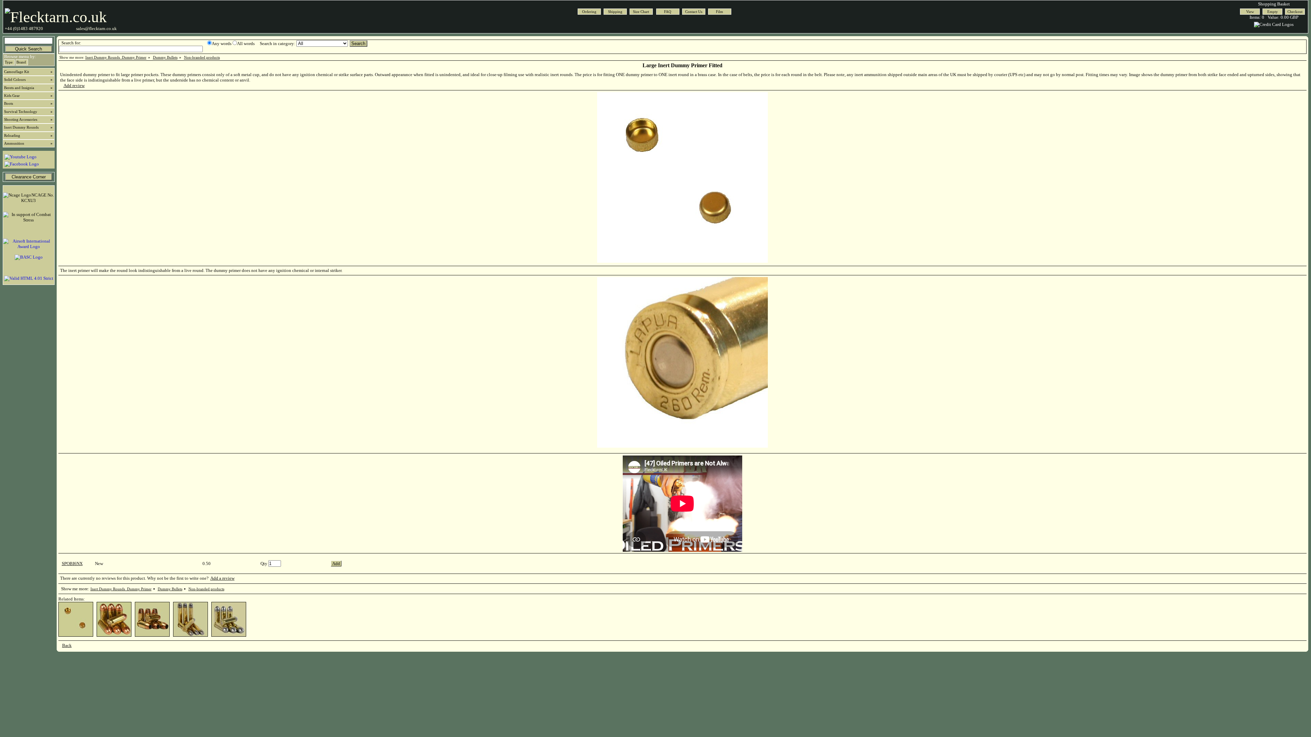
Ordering (589, 12)
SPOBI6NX (72, 563)
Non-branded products (202, 57)
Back (67, 645)
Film (719, 12)
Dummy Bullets (165, 57)
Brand (21, 62)
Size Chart (641, 12)
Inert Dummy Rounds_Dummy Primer (115, 57)
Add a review (222, 578)
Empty (1272, 12)
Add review (74, 85)
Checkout (1294, 12)
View (1250, 12)
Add (336, 563)
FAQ (667, 12)
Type (9, 62)
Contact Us (693, 12)
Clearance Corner (29, 176)
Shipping (615, 12)
